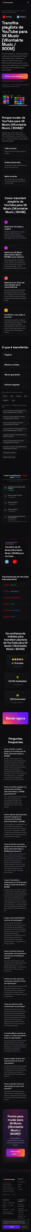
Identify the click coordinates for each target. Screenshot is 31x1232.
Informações (21, 1182)
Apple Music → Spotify (9, 1209)
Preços (20, 1184)
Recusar (24, 1227)
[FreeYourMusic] (7, 2)
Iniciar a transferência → (15, 76)
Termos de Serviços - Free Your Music (22, 1216)
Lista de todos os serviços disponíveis (8, 1212)
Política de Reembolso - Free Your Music (22, 1210)
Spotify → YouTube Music (8, 1206)
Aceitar (12, 1227)
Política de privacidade (21, 1205)
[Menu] (28, 2)
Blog (19, 1187)
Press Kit (20, 1189)
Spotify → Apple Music (9, 1203)
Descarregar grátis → (15, 1152)
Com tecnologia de (6, 1195)
